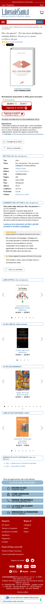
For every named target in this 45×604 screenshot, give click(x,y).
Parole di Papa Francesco (11, 551)
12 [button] (22, 409)
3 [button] (19, 318)
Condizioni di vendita (10, 532)
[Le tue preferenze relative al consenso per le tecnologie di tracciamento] (41, 599)
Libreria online (22, 592)
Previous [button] (3, 294)
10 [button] (37, 406)
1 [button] (12, 318)
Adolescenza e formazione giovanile (26, 27)
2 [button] (15, 318)
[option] (22, 299)
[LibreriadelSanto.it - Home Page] (15, 12)
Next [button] (41, 294)
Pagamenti (6, 538)
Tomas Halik (23, 395)
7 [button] (33, 318)
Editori (26, 532)
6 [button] (30, 318)
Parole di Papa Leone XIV (12, 547)
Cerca (39, 22)
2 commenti (17, 42)
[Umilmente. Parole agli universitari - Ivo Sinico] (22, 427)
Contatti (5, 542)
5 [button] (26, 318)
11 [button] (40, 406)
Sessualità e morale (18, 466)
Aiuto (42, 5)
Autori (26, 528)
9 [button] (33, 406)
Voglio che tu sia (22, 393)
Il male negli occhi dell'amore (22, 351)
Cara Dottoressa (22, 306)
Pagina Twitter (32, 560)
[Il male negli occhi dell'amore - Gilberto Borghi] (22, 338)
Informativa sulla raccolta (13, 601)
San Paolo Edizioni (22, 171)
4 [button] (22, 318)
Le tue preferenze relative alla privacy (24, 598)
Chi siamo (5, 525)
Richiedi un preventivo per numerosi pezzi (20, 119)
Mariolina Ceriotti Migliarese (23, 309)
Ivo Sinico (23, 443)
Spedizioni (6, 535)
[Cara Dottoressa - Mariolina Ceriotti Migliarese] (22, 294)
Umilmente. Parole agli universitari (22, 440)
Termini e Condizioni (9, 528)
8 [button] (30, 406)
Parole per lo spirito (22, 194)
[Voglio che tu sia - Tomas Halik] (22, 380)
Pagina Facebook (27, 560)
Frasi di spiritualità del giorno (13, 554)
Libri (10, 27)
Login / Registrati (7, 5)
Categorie (27, 525)
